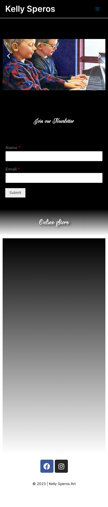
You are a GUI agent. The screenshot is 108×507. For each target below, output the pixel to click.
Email (13, 169)
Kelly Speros (30, 9)
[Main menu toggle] (97, 9)
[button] (8, 55)
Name (13, 147)
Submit (15, 192)
